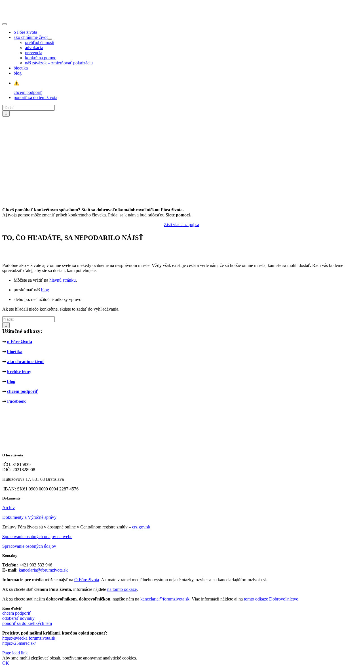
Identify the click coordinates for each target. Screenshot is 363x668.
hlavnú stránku (62, 280)
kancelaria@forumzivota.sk (43, 570)
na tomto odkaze (122, 589)
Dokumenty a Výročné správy (29, 517)
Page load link (15, 652)
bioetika (14, 351)
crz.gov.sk (141, 526)
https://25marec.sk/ (19, 643)
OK (5, 663)
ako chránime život (25, 361)
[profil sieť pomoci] (181, 200)
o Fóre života (19, 341)
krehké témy (19, 371)
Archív (8, 507)
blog (45, 289)
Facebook (16, 401)
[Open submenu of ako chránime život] (50, 39)
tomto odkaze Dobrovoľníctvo (271, 599)
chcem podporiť (22, 391)
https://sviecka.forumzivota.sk (28, 638)
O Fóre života (86, 579)
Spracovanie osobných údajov (29, 546)
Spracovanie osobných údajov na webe (37, 536)
